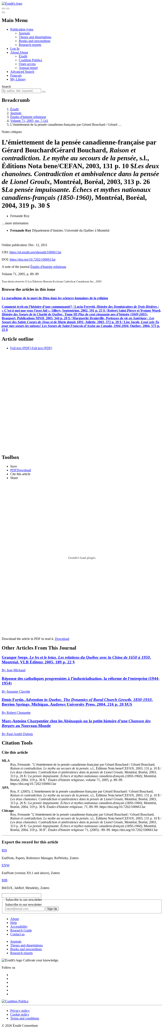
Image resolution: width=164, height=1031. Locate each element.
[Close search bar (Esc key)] (7, 8)
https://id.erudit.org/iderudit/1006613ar (35, 252)
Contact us (17, 934)
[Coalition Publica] (15, 1001)
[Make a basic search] (3, 8)
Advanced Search (22, 71)
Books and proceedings (34, 41)
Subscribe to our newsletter (23, 904)
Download (62, 639)
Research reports (30, 45)
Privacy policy (20, 1010)
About (23, 52)
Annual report (28, 68)
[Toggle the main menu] (3, 12)
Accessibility (19, 926)
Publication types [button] (21, 29)
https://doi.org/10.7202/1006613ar (33, 259)
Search (6, 86)
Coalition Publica (30, 60)
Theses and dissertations (35, 37)
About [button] (14, 52)
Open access (27, 64)
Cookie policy (19, 1014)
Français (16, 75)
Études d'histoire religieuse (28, 117)
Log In (14, 48)
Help (13, 922)
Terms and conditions (24, 1018)
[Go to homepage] (12, 3)
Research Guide (21, 930)
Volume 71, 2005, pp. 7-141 (29, 121)
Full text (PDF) (20, 348)
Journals (24, 33)
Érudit (23, 56)
